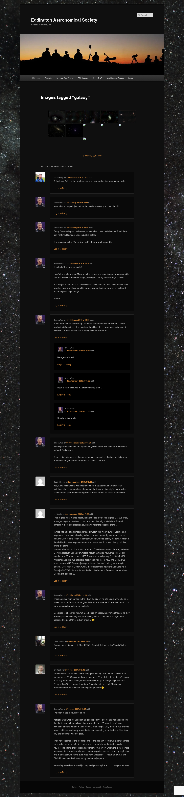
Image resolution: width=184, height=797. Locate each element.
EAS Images (83, 78)
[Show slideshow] (92, 155)
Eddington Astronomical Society (64, 20)
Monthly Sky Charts (64, 78)
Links (130, 78)
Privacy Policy (78, 787)
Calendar (48, 78)
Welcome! (36, 78)
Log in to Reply (61, 188)
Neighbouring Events (115, 78)
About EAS (97, 78)
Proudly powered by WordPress (99, 787)
